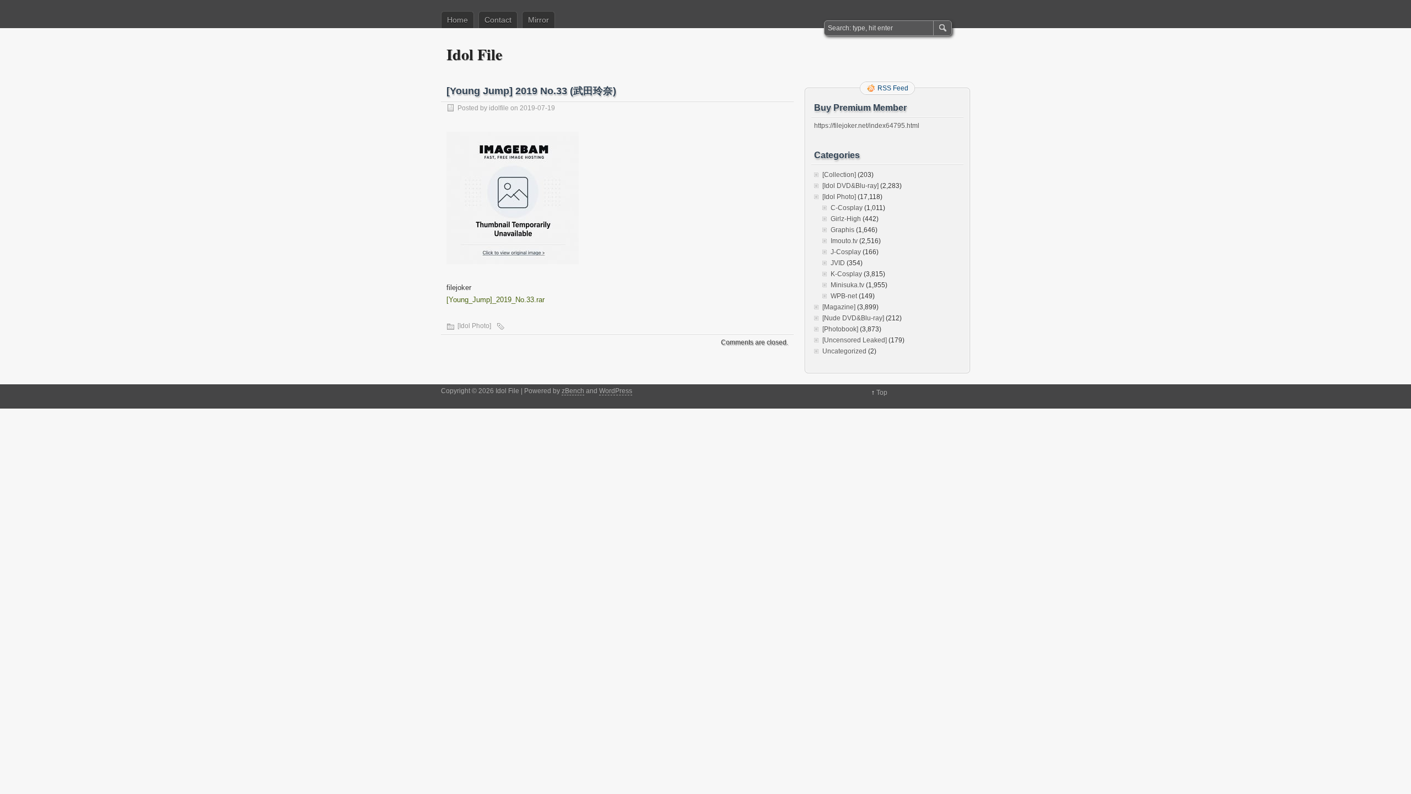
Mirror (538, 19)
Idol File (474, 54)
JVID (838, 263)
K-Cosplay (846, 274)
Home (457, 19)
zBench (573, 391)
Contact (497, 19)
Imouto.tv (844, 241)
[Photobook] (840, 329)
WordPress (615, 391)
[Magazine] (838, 307)
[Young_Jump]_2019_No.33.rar (495, 300)
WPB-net (844, 296)
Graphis (842, 230)
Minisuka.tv (847, 285)
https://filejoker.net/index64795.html (866, 126)
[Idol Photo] (474, 326)
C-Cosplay (847, 208)
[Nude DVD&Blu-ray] (853, 318)
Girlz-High (846, 219)
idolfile (499, 108)
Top (881, 392)
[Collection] (839, 175)
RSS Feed (892, 88)
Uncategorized (844, 351)
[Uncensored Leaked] (854, 340)
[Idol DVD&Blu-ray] (850, 186)
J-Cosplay (846, 252)
